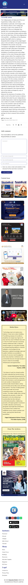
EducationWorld (13, 580)
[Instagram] (15, 518)
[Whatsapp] (21, 518)
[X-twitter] (10, 518)
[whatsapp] (21, 125)
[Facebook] (16, 125)
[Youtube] (12, 518)
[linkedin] (18, 125)
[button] (24, 4)
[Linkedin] (18, 518)
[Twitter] (14, 125)
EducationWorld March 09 (10, 120)
